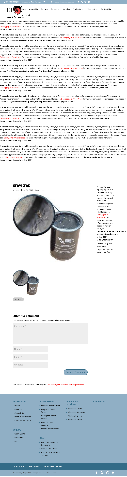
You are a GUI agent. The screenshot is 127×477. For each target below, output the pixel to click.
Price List (91, 9)
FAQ (16, 441)
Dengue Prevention (22, 416)
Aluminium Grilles (75, 408)
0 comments (40, 190)
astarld (17, 190)
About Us (33, 9)
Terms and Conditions (52, 466)
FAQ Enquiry (26, 15)
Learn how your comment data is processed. (66, 384)
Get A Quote (19, 433)
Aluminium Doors (75, 416)
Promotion (18, 437)
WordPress (51, 473)
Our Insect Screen (49, 9)
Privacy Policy (33, 466)
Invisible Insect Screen (50, 405)
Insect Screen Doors (50, 428)
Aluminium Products (72, 9)
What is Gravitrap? (49, 448)
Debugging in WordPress (10, 26)
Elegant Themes (29, 473)
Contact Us (106, 9)
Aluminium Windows (76, 412)
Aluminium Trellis (75, 419)
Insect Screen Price (22, 420)
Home (23, 9)
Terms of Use (18, 466)
